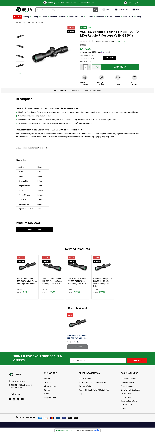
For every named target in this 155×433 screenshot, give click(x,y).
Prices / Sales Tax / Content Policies (92, 382)
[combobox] (64, 9)
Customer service (127, 382)
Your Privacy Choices (84, 430)
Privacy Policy (134, 394)
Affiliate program (50, 386)
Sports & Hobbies (76, 17)
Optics (44, 17)
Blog (139, 17)
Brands (123, 408)
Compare (108, 58)
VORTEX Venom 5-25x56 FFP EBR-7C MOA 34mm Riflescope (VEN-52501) (77, 281)
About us (47, 379)
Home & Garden (113, 17)
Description (60, 91)
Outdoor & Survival (57, 17)
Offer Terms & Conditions (130, 390)
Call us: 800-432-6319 (19, 381)
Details (75, 91)
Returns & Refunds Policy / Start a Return (94, 390)
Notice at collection (64, 430)
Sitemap (47, 390)
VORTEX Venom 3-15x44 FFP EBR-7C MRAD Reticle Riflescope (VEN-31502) (27, 281)
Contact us (47, 382)
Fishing (35, 17)
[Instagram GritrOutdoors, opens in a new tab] (14, 399)
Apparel (89, 17)
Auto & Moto (128, 17)
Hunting (26, 17)
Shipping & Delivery (86, 386)
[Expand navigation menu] (30, 16)
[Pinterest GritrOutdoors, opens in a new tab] (18, 399)
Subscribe (137, 360)
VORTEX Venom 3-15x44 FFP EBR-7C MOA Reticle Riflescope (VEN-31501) (77, 337)
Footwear (100, 17)
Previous (20, 29)
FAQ (80, 394)
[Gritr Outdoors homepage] (24, 9)
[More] (20, 16)
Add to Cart (120, 67)
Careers (46, 394)
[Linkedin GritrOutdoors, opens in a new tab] (22, 399)
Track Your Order (85, 379)
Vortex (90, 27)
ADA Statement (126, 405)
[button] (95, 52)
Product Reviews (92, 91)
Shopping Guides (50, 398)
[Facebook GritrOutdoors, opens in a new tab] (9, 399)
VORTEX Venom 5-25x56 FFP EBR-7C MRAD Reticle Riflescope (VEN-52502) (52, 281)
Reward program (127, 386)
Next (20, 73)
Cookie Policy (134, 397)
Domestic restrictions (129, 379)
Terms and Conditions (134, 401)
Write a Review (122, 41)
